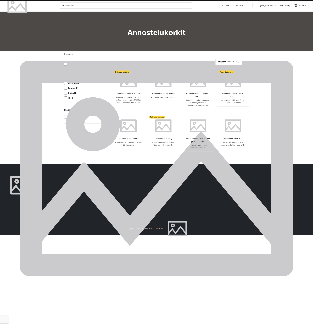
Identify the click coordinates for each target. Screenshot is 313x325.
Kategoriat (68, 54)
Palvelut (239, 5)
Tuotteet (225, 5)
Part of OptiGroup (156, 228)
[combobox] (229, 62)
